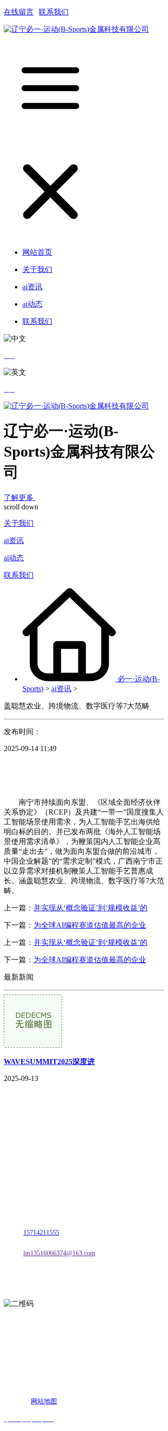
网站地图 (44, 1401)
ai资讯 (14, 540)
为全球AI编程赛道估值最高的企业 (90, 925)
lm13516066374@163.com (59, 1253)
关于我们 (19, 523)
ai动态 (14, 558)
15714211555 (41, 1232)
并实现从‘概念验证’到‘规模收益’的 (90, 908)
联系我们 (54, 12)
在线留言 (19, 12)
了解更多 (19, 497)
